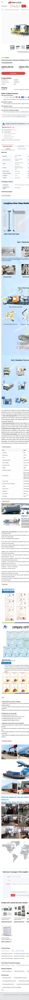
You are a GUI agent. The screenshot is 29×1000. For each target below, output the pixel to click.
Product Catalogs (20, 950)
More (2, 990)
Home (2, 9)
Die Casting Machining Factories (9, 981)
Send (13, 895)
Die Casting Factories (6, 977)
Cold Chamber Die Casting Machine (8, 953)
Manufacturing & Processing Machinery (12, 9)
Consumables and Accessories (7, 956)
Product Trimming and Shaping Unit (7, 958)
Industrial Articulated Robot (19, 956)
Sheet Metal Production (19, 971)
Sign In (3, 140)
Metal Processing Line (7, 971)
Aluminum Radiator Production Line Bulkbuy (11, 987)
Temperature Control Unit (19, 958)
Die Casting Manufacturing (8, 984)
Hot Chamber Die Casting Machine (20, 953)
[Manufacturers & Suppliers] (14, 2)
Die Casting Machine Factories (20, 977)
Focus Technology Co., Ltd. (17, 994)
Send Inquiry (13, 73)
